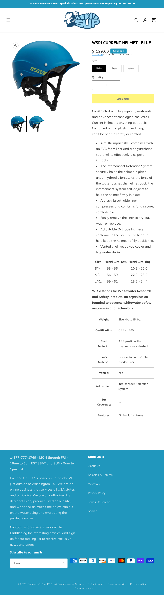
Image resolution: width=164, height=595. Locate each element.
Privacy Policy (96, 493)
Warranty (94, 484)
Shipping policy (84, 588)
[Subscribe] (63, 563)
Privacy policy (138, 584)
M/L (117, 69)
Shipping (97, 54)
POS (49, 584)
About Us (94, 466)
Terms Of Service (99, 502)
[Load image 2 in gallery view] (37, 124)
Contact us (18, 527)
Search (92, 511)
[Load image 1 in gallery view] (18, 124)
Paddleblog (18, 533)
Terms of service (117, 584)
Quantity (97, 77)
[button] (8, 20)
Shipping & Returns (100, 475)
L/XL (133, 69)
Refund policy (96, 584)
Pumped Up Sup (37, 584)
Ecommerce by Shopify (71, 584)
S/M (101, 69)
